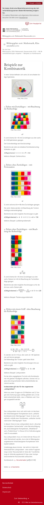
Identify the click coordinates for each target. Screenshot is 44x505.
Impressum (6, 492)
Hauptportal (23, 18)
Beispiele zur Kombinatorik (32, 53)
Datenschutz (6, 487)
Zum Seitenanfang (20, 498)
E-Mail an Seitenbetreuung (33, 502)
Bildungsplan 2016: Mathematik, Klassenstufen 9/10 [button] (23, 44)
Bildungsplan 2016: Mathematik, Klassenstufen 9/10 (18, 36)
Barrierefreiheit (7, 483)
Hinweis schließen (35, 3)
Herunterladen (21, 460)
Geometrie (15, 467)
